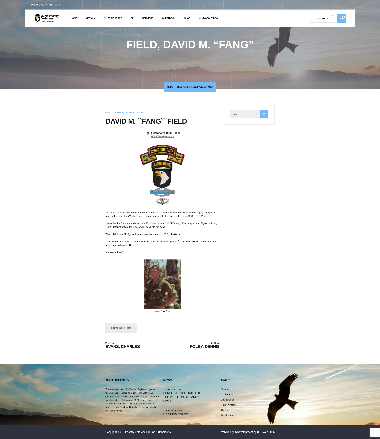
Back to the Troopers (121, 328)
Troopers (182, 87)
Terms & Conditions (159, 432)
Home (74, 18)
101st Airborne (113, 18)
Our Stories (227, 415)
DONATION (322, 18)
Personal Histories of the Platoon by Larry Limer (182, 396)
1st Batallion (227, 394)
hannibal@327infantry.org (45, 5)
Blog (187, 18)
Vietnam (90, 18)
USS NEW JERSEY (176, 414)
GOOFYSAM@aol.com (162, 136)
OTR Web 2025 (266, 432)
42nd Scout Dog (208, 18)
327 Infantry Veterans (133, 432)
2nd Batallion (228, 399)
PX (132, 18)
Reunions (147, 18)
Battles (225, 410)
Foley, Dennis (205, 346)
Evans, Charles (122, 346)
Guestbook (168, 18)
